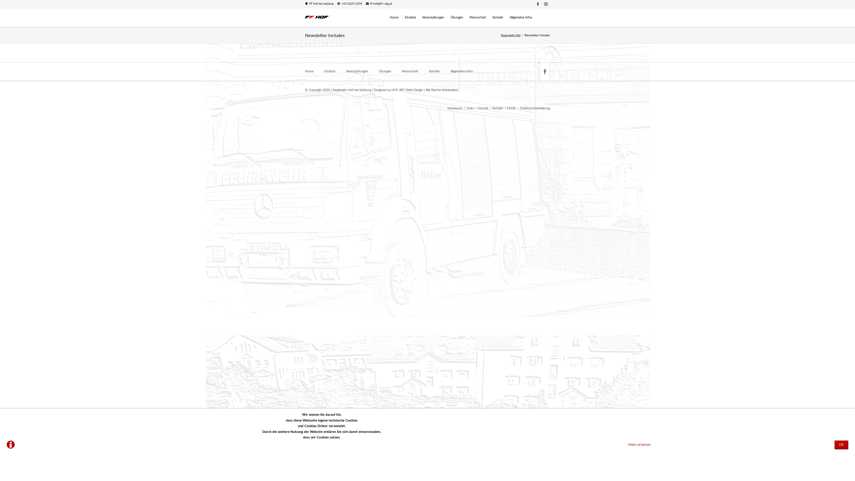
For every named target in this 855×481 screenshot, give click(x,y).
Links (470, 108)
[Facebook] (538, 4)
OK (841, 444)
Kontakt (434, 71)
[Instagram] (546, 4)
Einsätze (329, 71)
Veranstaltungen (357, 71)
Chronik (483, 108)
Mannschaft (410, 71)
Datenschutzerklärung (535, 108)
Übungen (385, 71)
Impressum (455, 108)
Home (309, 71)
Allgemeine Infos (461, 71)
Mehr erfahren (639, 444)
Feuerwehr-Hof (511, 35)
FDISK (511, 108)
